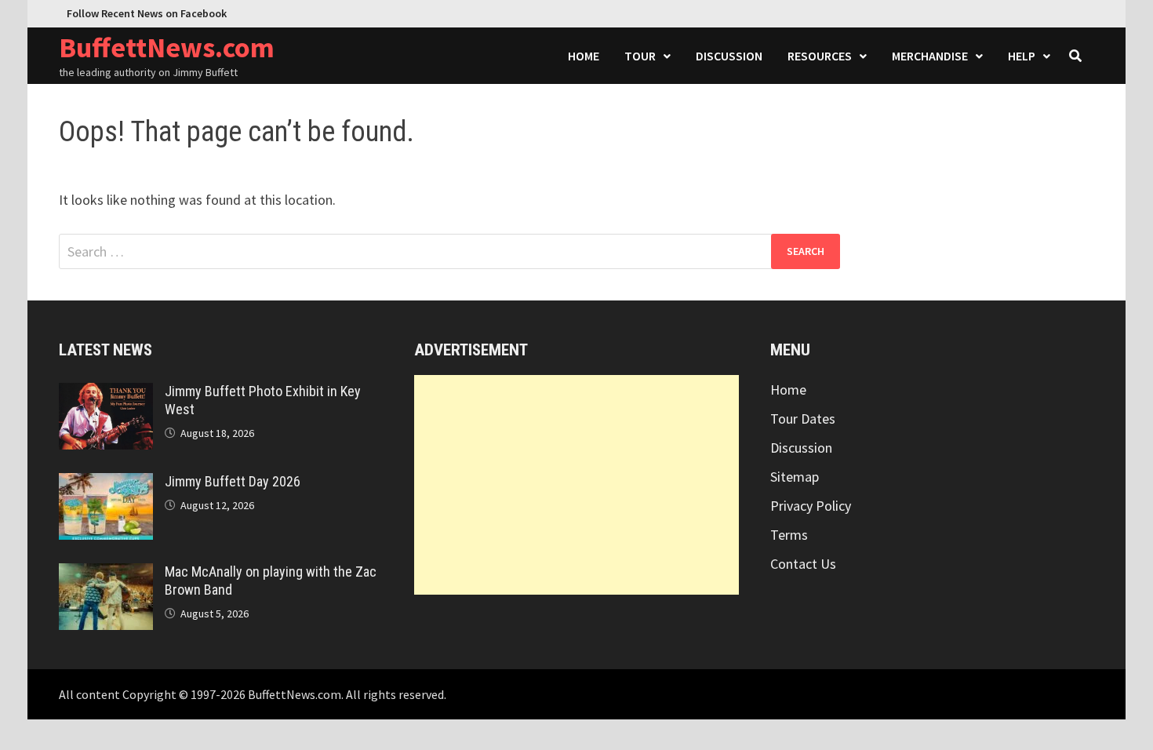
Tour (640, 56)
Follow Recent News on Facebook (147, 13)
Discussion (729, 56)
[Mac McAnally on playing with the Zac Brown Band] (106, 574)
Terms (789, 535)
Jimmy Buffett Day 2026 (232, 481)
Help (1021, 56)
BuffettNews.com (167, 47)
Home (583, 56)
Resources (819, 56)
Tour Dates (802, 419)
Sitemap (794, 477)
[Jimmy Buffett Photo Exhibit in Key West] (106, 393)
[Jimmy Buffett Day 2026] (106, 484)
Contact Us (803, 564)
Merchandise (930, 56)
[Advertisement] (576, 485)
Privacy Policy (810, 506)
